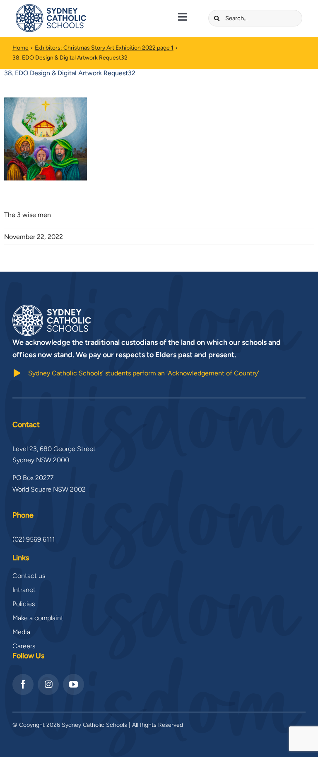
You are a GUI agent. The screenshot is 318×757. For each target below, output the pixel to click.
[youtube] (73, 684)
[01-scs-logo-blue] (51, 7)
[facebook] (23, 684)
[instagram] (48, 684)
